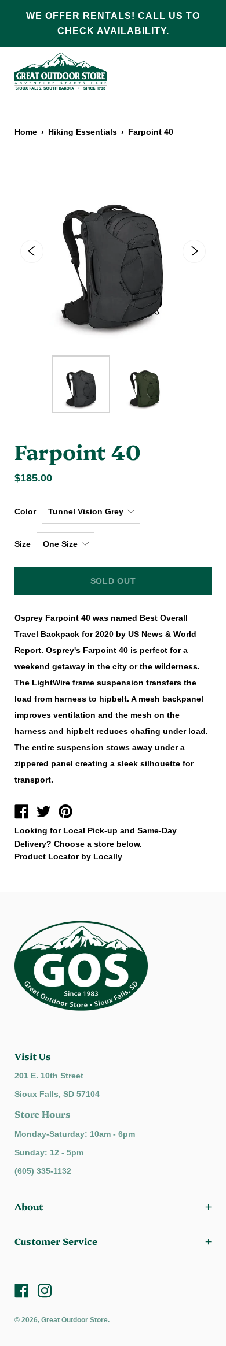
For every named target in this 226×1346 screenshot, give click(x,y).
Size (22, 543)
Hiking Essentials (82, 131)
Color (25, 511)
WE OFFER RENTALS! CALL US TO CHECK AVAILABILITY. (113, 23)
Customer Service (55, 1240)
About (28, 1206)
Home (25, 131)
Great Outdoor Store (74, 1320)
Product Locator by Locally (68, 856)
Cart (197, 71)
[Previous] (31, 251)
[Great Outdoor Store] (21, 813)
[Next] (194, 251)
